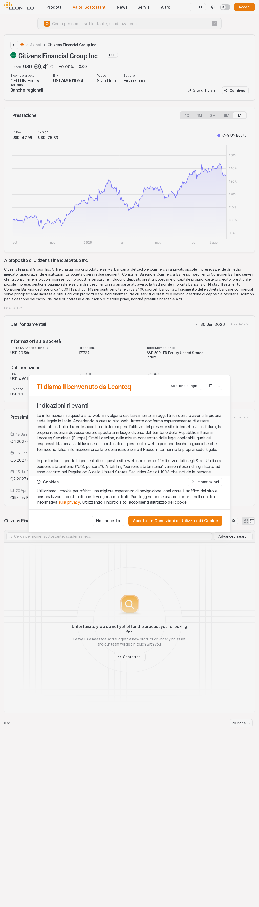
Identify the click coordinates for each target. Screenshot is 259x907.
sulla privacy (69, 502)
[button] (205, 482)
